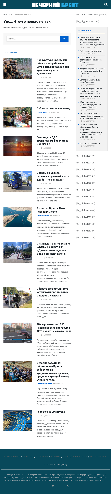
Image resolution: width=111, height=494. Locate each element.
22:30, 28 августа (88, 121)
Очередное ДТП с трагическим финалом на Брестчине (52, 140)
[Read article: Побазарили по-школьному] (17, 117)
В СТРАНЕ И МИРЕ (12, 457)
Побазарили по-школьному (53, 108)
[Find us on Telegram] (57, 486)
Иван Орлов (42, 112)
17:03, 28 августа (88, 146)
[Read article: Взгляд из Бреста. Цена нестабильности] (17, 217)
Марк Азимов (43, 216)
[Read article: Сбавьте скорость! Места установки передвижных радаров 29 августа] (17, 297)
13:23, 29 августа (88, 54)
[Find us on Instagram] (61, 486)
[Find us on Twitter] (53, 486)
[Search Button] (106, 4)
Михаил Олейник (44, 384)
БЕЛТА (39, 258)
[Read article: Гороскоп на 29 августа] (17, 420)
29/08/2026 (46, 77)
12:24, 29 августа (88, 65)
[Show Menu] (4, 4)
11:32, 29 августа (88, 76)
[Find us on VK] (45, 486)
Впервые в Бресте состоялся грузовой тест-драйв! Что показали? (53, 176)
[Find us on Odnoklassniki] (49, 486)
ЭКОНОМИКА (42, 457)
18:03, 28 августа (88, 139)
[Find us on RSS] (68, 486)
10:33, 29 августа (88, 85)
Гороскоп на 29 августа (51, 411)
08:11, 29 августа (88, 110)
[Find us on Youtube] (64, 486)
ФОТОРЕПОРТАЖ (98, 457)
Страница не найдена (22, 15)
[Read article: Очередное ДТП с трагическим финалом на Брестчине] (17, 146)
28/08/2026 (46, 335)
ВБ (38, 77)
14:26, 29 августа (88, 47)
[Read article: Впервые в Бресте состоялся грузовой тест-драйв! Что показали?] (17, 181)
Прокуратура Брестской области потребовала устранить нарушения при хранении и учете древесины (53, 66)
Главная (6, 15)
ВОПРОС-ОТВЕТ (80, 457)
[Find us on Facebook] (41, 486)
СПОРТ (66, 457)
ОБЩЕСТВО (28, 457)
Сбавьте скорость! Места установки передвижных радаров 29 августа (52, 292)
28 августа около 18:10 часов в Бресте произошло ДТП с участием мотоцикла (54, 327)
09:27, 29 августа (88, 98)
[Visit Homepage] (55, 4)
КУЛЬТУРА (56, 457)
